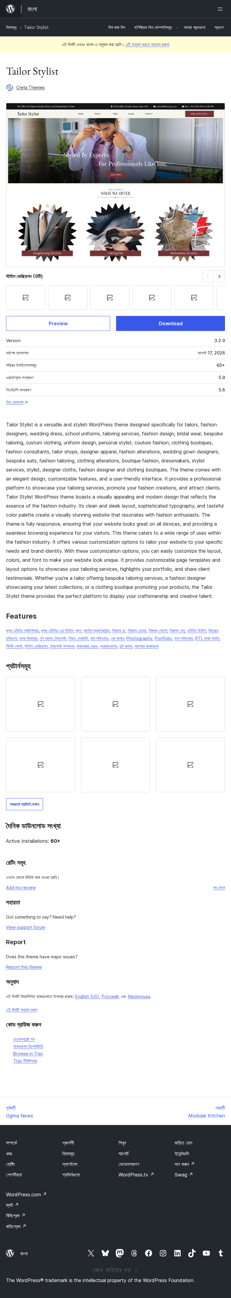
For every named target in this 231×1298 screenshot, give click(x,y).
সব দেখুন (219, 887)
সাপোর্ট (123, 1154)
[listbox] (115, 734)
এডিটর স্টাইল (196, 630)
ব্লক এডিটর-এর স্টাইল (57, 630)
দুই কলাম (125, 646)
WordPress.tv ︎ (136, 1175)
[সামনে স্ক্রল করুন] (219, 276)
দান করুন (185, 1164)
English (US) (87, 996)
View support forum (25, 927)
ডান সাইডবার (183, 638)
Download (171, 323)
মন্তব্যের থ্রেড (87, 646)
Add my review (21, 887)
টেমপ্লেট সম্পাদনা (62, 646)
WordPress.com (26, 1194)
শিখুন (122, 1143)
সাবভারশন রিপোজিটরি (28, 1046)
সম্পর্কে (11, 1143)
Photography (139, 638)
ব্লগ (79, 630)
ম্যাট (12, 1205)
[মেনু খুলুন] (221, 9)
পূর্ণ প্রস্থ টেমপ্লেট (53, 638)
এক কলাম (117, 638)
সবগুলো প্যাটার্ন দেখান (24, 804)
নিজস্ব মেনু (177, 630)
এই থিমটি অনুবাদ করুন (21, 1009)
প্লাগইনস (69, 1164)
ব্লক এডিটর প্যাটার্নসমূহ (22, 630)
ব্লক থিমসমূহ (28, 638)
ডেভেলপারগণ (129, 1164)
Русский (110, 996)
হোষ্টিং (10, 1164)
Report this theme (24, 966)
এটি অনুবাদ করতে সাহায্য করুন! (147, 44)
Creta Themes (30, 87)
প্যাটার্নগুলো (71, 1175)
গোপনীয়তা (14, 1175)
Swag (184, 1175)
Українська (139, 996)
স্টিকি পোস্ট (14, 646)
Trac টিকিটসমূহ (25, 1060)
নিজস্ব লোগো (158, 630)
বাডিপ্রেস (16, 1226)
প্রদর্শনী (68, 1143)
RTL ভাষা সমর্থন (207, 638)
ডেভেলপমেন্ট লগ (24, 1039)
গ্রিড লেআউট (78, 638)
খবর (9, 1154)
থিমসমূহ (11, 27)
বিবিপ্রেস (16, 1216)
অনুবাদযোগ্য (108, 646)
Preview (58, 323)
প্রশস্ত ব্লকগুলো (146, 646)
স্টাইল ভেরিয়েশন (36, 646)
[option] (40, 704)
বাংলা (24, 1253)
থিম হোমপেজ (14, 402)
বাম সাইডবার (99, 638)
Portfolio (163, 638)
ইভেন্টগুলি (182, 1154)
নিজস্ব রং (118, 630)
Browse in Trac (28, 1053)
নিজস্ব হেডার (137, 630)
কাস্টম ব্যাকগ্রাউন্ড (97, 630)
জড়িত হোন (183, 1143)
